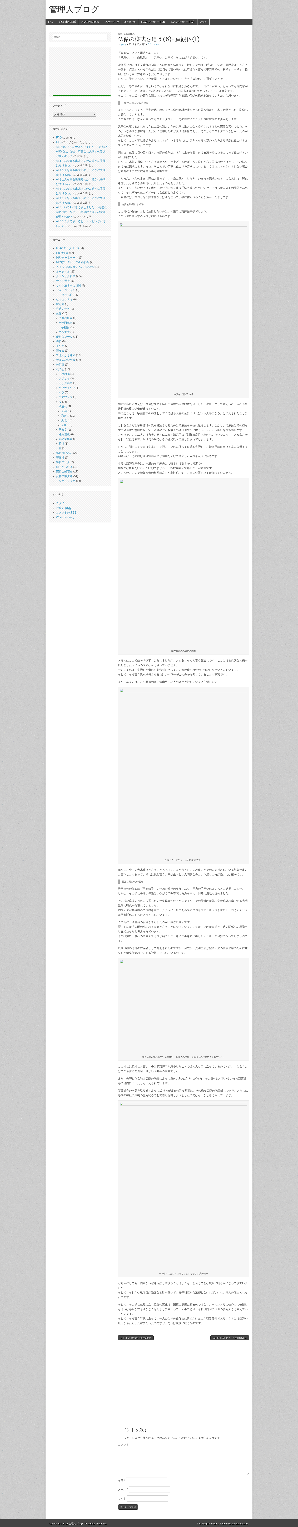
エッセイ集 (130, 21)
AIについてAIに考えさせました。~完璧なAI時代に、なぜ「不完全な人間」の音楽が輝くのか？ (81, 151)
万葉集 (203, 21)
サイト (122, 1498)
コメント (123, 1444)
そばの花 (64, 373)
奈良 (64, 425)
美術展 (60, 364)
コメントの (66, 512)
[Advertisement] (183, 1383)
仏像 (120, 33)
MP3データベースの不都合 (72, 262)
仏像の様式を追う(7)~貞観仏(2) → (230, 1337)
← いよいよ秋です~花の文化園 (135, 1337)
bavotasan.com (240, 1523)
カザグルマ (65, 383)
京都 (64, 411)
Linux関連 (62, 252)
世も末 (60, 304)
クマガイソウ (67, 387)
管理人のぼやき (65, 359)
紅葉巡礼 (64, 434)
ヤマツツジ (65, 397)
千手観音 (64, 327)
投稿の (63, 507)
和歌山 (65, 415)
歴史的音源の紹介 (90, 21)
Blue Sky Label (67, 21)
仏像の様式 (129, 33)
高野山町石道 (64, 471)
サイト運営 (63, 280)
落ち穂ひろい (64, 452)
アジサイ (64, 378)
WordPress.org (65, 517)
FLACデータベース (68, 248)
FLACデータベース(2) (183, 21)
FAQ (50, 21)
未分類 (60, 346)
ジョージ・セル (65, 290)
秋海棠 (63, 429)
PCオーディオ (112, 21)
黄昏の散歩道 (64, 476)
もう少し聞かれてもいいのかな (75, 266)
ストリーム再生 (65, 294)
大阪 (64, 420)
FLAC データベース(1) (153, 21)
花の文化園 (65, 439)
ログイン (61, 503)
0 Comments (155, 44)
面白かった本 (64, 466)
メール (123, 1489)
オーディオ (63, 271)
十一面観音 (65, 322)
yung (123, 44)
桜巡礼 (63, 406)
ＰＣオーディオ (65, 480)
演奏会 (60, 350)
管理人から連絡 (65, 355)
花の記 (60, 369)
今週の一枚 (63, 308)
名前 (121, 1480)
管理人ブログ (74, 9)
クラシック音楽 (65, 276)
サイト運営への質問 (68, 285)
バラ (61, 392)
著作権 (60, 457)
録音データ (63, 462)
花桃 (61, 443)
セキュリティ (64, 299)
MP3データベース (67, 257)
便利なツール (64, 336)
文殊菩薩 (64, 332)
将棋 (59, 341)
